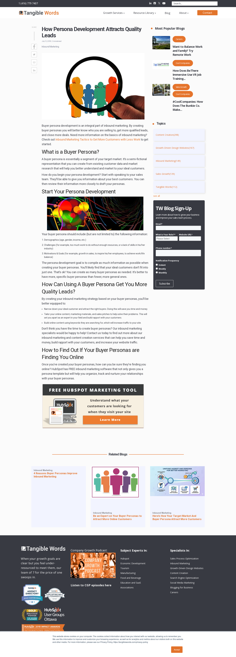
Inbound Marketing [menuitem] (180, 563)
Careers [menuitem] (174, 592)
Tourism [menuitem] (124, 568)
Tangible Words (166, 186)
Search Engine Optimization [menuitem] (184, 577)
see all (156, 195)
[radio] (178, 265)
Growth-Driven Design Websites (175, 147)
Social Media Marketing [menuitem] (182, 582)
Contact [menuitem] (207, 12)
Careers (179, 39)
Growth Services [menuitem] (113, 13)
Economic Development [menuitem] (132, 563)
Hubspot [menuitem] (124, 558)
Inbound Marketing (50, 46)
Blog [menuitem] (167, 13)
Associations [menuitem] (127, 587)
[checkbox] (178, 268)
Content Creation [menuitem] (179, 573)
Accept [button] (177, 649)
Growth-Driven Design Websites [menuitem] (186, 568)
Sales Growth (181, 87)
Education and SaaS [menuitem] (130, 582)
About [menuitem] (183, 13)
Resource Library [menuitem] (143, 13)
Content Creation (167, 134)
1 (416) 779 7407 (28, 3)
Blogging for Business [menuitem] (181, 587)
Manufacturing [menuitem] (127, 573)
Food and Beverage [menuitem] (130, 577)
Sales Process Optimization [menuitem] (184, 558)
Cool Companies (183, 63)
